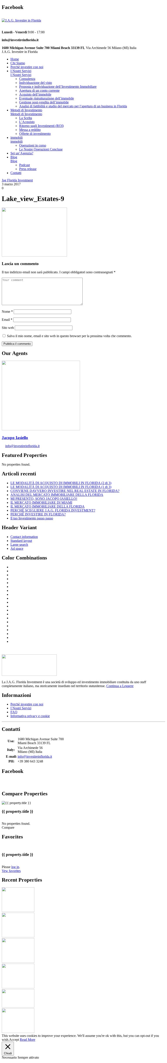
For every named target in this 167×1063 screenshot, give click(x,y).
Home (14, 59)
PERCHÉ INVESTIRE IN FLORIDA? (38, 514)
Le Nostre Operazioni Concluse (41, 149)
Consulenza (27, 79)
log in (15, 867)
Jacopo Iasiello (15, 437)
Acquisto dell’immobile (35, 94)
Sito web (8, 328)
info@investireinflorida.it (22, 446)
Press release (28, 169)
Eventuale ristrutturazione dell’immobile (46, 98)
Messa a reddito (30, 130)
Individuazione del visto (35, 82)
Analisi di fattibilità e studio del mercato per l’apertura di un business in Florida (73, 106)
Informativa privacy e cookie (30, 716)
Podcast (24, 165)
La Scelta (25, 118)
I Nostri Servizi (20, 71)
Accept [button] (14, 1039)
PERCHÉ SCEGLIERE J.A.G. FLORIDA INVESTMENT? (52, 510)
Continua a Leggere (120, 686)
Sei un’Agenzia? (21, 153)
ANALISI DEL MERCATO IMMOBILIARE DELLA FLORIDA (56, 495)
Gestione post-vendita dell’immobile (44, 102)
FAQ (13, 712)
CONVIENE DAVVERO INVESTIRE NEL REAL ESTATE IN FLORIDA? (64, 491)
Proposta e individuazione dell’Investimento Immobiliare (58, 86)
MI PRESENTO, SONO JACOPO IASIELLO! (43, 498)
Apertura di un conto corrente (39, 90)
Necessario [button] (10, 1057)
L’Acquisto (27, 122)
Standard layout (21, 540)
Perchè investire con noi (26, 67)
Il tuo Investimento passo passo (31, 518)
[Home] (21, 20)
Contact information (24, 537)
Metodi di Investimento (26, 110)
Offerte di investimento (35, 133)
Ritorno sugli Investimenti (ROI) (41, 126)
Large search (19, 544)
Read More (27, 1039)
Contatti (15, 173)
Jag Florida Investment (17, 180)
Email (7, 319)
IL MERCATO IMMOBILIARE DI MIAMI (41, 502)
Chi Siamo (17, 63)
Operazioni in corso (32, 145)
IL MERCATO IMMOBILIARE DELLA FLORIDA (47, 506)
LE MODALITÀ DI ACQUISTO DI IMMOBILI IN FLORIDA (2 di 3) (60, 483)
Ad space (16, 548)
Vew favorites (11, 871)
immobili (16, 137)
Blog (13, 157)
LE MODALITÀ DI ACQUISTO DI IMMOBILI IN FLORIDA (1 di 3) (60, 487)
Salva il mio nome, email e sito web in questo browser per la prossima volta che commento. (69, 336)
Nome (7, 311)
